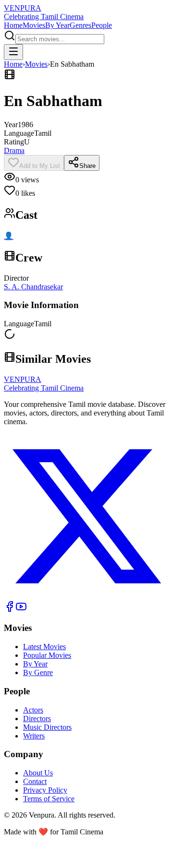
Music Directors (47, 727)
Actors (33, 710)
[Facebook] (9, 610)
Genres (80, 25)
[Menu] (13, 52)
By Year (57, 25)
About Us (38, 773)
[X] (86, 596)
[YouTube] (21, 610)
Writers (34, 736)
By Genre (38, 672)
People (101, 25)
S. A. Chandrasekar (33, 287)
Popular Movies (47, 655)
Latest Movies (44, 646)
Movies (34, 25)
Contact (35, 781)
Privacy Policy (45, 790)
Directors (37, 718)
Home (13, 25)
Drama (14, 150)
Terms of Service (48, 799)
